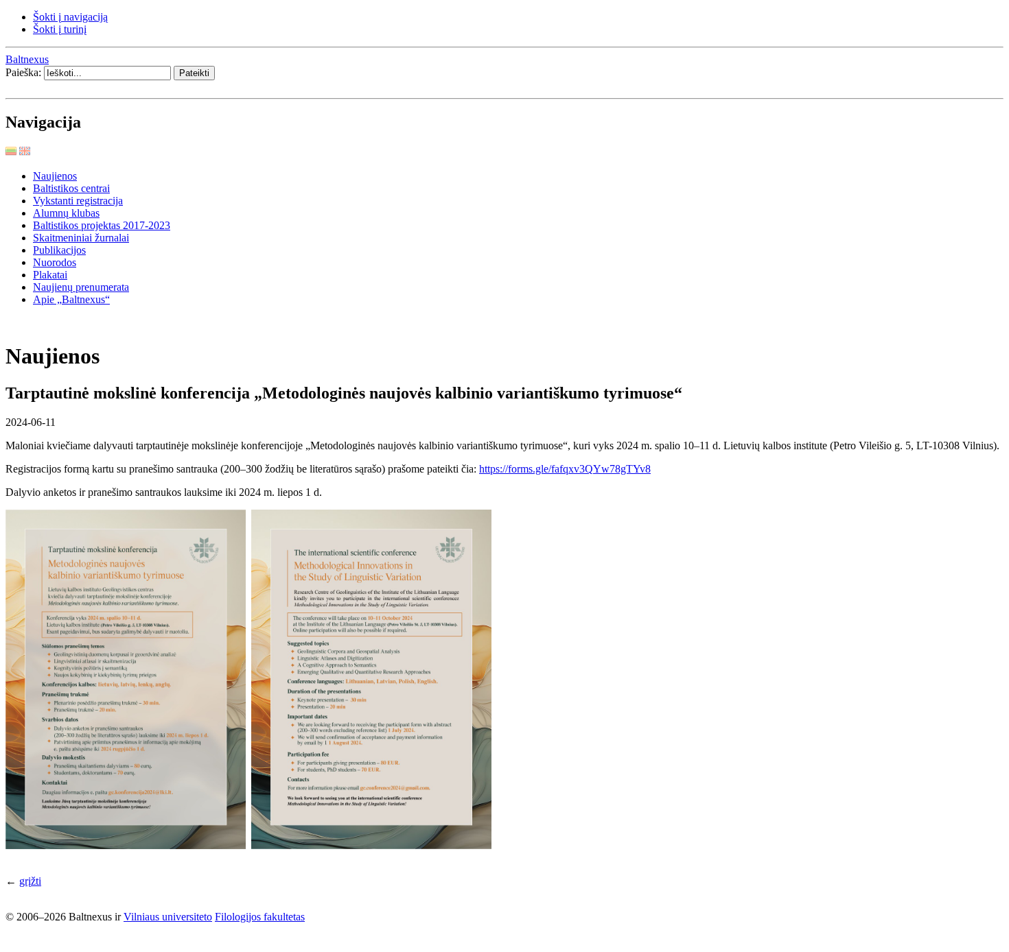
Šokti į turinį (59, 29)
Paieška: (24, 72)
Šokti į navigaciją (70, 17)
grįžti (30, 881)
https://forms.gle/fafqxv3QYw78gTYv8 (565, 469)
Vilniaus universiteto (168, 917)
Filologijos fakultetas (260, 917)
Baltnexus (27, 59)
